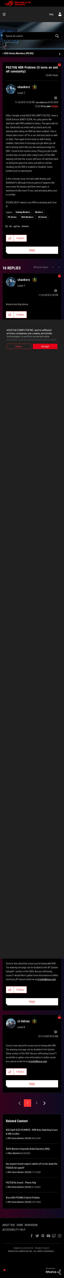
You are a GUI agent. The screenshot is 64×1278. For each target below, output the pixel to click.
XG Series (42, 217)
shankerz (25, 226)
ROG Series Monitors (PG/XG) (19, 53)
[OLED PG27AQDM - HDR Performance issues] (59, 267)
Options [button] (59, 53)
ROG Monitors (27, 217)
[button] (10, 238)
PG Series (12, 217)
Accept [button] (45, 346)
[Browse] (5, 14)
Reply (32, 250)
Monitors (39, 212)
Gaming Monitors (23, 212)
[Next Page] (44, 1103)
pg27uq (17, 226)
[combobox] (32, 36)
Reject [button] (18, 346)
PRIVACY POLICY (42, 1248)
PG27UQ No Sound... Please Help (21, 1182)
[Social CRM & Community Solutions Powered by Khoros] (53, 1271)
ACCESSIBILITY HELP (13, 1229)
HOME (20, 1225)
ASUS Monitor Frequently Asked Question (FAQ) (28, 1149)
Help (51, 14)
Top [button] (4, 1270)
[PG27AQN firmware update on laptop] (53, 267)
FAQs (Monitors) (14, 1153)
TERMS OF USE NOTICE (23, 1248)
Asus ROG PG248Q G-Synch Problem (23, 1197)
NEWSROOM (31, 1225)
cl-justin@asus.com (46, 979)
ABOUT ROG (8, 1225)
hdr (10, 226)
